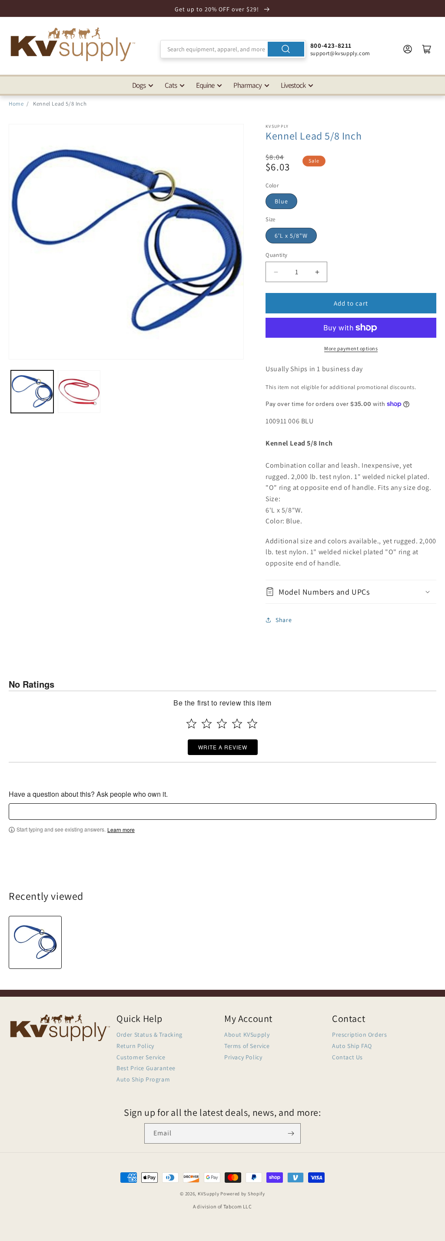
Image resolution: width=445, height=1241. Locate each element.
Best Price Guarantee (146, 1068)
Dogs (139, 85)
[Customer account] (407, 49)
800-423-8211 (331, 45)
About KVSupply (246, 1034)
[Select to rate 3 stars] (222, 723)
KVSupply (208, 1194)
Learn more (121, 829)
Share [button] (284, 620)
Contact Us (347, 1057)
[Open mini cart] (426, 49)
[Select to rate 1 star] (191, 723)
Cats (171, 85)
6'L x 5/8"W (291, 236)
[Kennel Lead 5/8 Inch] (35, 942)
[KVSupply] (74, 44)
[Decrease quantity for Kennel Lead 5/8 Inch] (276, 272)
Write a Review (222, 747)
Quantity (276, 255)
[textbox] (222, 811)
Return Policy (135, 1046)
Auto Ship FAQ (352, 1046)
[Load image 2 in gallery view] (79, 391)
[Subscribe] (290, 1133)
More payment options (351, 348)
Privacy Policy (243, 1057)
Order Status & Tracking (149, 1034)
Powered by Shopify (242, 1194)
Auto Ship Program (143, 1079)
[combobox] (233, 49)
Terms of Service (247, 1046)
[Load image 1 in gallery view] (32, 391)
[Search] (286, 49)
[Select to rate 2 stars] (206, 723)
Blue (281, 201)
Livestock (293, 85)
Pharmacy (247, 85)
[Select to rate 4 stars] (237, 723)
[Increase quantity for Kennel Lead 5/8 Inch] (317, 272)
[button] (351, 591)
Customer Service (141, 1057)
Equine (205, 85)
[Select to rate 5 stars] (252, 723)
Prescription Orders (359, 1034)
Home (16, 103)
